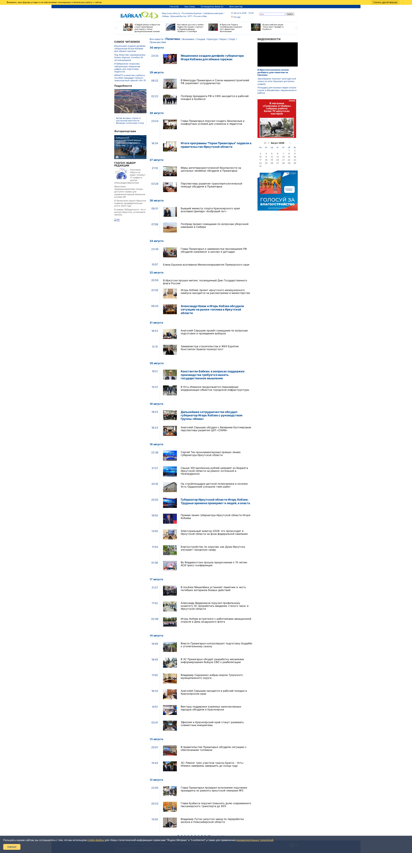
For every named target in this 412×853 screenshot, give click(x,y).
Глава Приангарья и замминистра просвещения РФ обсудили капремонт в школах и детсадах (214, 250)
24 (260, 163)
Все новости (156, 39)
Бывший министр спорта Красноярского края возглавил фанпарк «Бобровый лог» (210, 210)
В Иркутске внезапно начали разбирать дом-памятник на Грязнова (273, 72)
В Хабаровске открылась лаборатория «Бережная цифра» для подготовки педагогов (127, 67)
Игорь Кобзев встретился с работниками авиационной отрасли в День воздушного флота (216, 620)
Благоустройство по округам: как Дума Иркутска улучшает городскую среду (213, 548)
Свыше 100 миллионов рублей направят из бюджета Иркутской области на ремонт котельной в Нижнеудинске (214, 470)
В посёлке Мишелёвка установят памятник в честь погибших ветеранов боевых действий (213, 589)
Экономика (188, 39)
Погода (236, 17)
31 (260, 166)
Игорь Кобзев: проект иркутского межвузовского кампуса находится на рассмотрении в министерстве (215, 291)
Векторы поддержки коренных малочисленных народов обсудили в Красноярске (211, 708)
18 (266, 160)
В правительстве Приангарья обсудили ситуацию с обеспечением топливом (214, 748)
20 (277, 160)
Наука (223, 39)
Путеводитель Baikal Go (212, 6)
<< (265, 143)
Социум (201, 39)
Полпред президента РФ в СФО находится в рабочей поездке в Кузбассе (215, 97)
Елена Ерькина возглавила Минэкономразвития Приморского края (206, 264)
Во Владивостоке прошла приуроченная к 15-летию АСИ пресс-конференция (214, 564)
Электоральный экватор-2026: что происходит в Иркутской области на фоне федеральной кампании (214, 532)
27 (277, 163)
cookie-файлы (95, 840)
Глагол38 (173, 6)
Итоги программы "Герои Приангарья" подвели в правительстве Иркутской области (216, 144)
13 (277, 156)
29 (289, 163)
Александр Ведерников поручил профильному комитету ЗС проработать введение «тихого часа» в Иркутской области (214, 605)
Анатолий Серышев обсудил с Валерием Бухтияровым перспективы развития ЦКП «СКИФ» (216, 429)
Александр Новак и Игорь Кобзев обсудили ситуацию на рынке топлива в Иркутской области (212, 309)
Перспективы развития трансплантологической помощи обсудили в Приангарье (211, 185)
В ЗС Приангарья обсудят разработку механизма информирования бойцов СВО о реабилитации (212, 661)
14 (283, 156)
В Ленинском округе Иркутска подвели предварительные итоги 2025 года (130, 203)
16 (295, 156)
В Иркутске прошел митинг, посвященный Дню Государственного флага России (205, 282)
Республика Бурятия (191, 13)
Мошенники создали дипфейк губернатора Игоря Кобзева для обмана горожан (129, 49)
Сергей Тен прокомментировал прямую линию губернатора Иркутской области (211, 454)
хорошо (11, 846)
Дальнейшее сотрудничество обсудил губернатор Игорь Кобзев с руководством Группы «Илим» (211, 415)
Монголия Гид (236, 6)
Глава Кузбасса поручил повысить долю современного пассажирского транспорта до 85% (216, 805)
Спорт (232, 39)
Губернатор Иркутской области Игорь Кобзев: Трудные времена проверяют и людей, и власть (215, 501)
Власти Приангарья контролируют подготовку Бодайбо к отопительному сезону (216, 645)
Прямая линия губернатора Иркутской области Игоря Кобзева (215, 517)
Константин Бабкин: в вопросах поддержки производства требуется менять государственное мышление (212, 375)
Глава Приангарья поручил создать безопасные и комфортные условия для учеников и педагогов (212, 122)
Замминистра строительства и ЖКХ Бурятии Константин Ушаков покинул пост (210, 348)
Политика (172, 39)
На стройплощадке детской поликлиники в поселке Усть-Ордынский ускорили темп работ (214, 485)
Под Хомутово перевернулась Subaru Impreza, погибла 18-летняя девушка (129, 57)
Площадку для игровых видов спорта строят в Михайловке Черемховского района (277, 90)
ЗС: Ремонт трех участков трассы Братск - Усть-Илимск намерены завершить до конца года (212, 764)
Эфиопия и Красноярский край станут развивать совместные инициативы (212, 724)
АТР (190, 16)
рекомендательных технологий (254, 840)
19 (272, 160)
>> (290, 143)
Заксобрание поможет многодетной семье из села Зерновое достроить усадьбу (277, 81)
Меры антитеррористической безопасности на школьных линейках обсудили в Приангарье (211, 169)
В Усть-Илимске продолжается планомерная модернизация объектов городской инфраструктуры (215, 388)
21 (283, 160)
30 (295, 163)
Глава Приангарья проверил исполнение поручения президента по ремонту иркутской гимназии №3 (214, 789)
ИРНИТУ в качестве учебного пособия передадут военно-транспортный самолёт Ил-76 (130, 78)
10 (260, 156)
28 (283, 163)
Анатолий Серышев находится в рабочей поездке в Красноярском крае (214, 692)
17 (260, 160)
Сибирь (165, 16)
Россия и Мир (200, 16)
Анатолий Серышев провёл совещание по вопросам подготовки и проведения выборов (214, 332)
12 (272, 156)
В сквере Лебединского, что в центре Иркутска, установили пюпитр (129, 212)
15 (289, 156)
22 (289, 160)
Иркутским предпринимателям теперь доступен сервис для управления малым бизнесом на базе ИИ (129, 191)
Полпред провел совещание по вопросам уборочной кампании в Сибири (214, 225)
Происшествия (158, 42)
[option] (142, 28)
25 (266, 163)
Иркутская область (171, 13)
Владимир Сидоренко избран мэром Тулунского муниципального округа (212, 676)
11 (266, 156)
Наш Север (189, 6)
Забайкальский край (213, 13)
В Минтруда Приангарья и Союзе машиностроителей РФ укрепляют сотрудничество (215, 82)
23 (295, 160)
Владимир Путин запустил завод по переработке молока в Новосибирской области (212, 820)
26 (272, 163)
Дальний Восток (178, 16)
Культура (212, 39)
